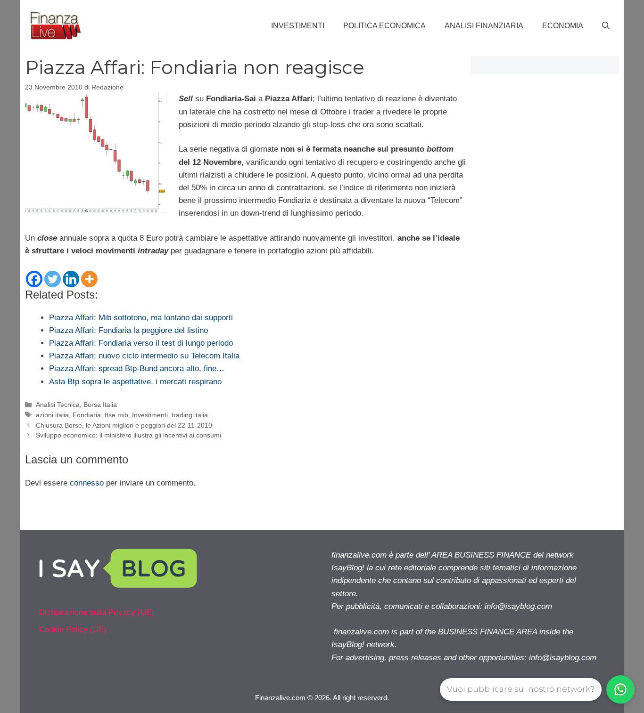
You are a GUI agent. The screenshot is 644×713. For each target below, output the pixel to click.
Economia (562, 26)
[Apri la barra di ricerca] (606, 26)
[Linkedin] (71, 279)
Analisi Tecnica (58, 404)
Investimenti (297, 26)
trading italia (190, 415)
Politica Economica (384, 26)
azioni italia (52, 415)
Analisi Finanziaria (484, 26)
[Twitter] (52, 279)
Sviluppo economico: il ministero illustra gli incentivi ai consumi (128, 435)
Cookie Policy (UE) (73, 629)
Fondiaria (87, 415)
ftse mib (116, 415)
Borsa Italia (100, 404)
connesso (87, 482)
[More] (89, 279)
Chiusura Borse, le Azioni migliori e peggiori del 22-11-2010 (124, 425)
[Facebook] (34, 279)
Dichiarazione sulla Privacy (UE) (96, 612)
